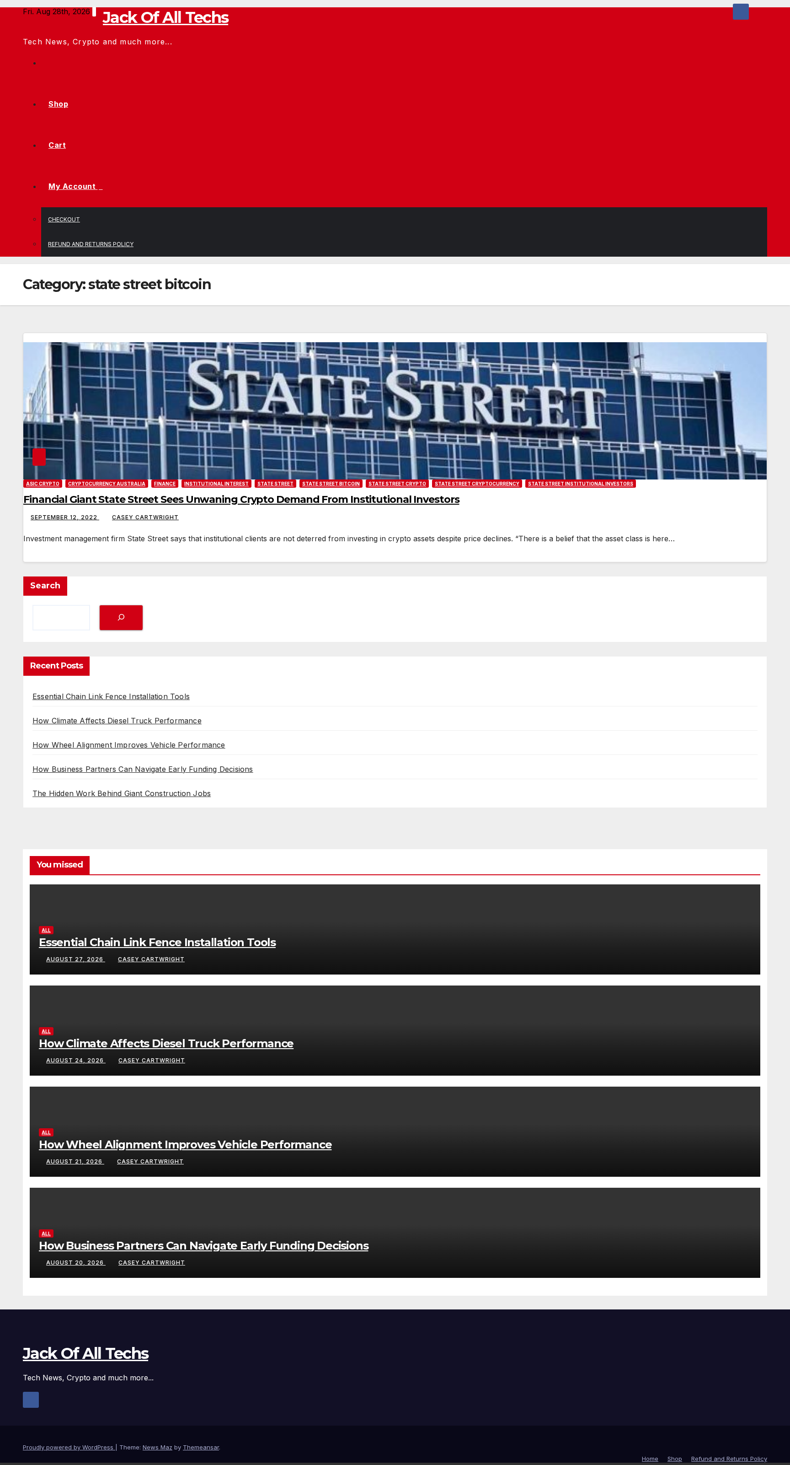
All (46, 930)
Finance (165, 483)
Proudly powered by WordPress (69, 1447)
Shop (58, 103)
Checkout (64, 219)
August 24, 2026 (76, 1060)
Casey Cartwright (145, 517)
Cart (57, 145)
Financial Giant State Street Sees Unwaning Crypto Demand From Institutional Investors (241, 499)
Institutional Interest (216, 483)
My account (73, 186)
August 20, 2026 (76, 1262)
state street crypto (397, 483)
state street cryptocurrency (477, 483)
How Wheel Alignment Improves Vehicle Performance (128, 744)
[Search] (121, 617)
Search (45, 586)
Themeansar (201, 1447)
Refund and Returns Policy (90, 244)
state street (275, 483)
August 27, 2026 (75, 959)
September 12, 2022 (65, 517)
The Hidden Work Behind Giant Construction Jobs (121, 793)
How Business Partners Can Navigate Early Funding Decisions (142, 769)
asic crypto (42, 483)
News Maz (157, 1447)
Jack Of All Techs (165, 17)
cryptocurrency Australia (106, 483)
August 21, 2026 (75, 1161)
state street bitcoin (331, 483)
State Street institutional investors (580, 483)
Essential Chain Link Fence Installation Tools (111, 696)
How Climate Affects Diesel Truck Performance (117, 720)
